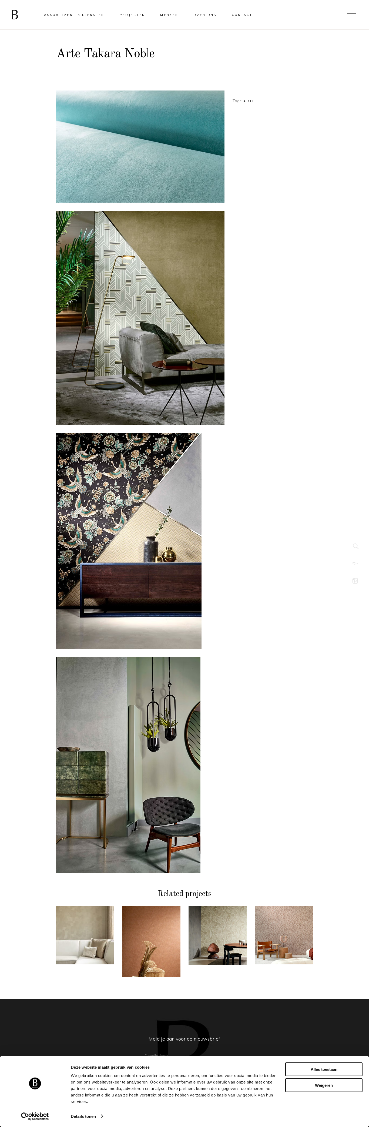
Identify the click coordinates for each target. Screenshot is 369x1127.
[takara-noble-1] (140, 765)
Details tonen (83, 1116)
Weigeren (324, 1085)
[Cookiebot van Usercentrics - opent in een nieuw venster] (35, 1116)
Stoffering (85, 923)
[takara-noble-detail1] (140, 146)
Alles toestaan (324, 1069)
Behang (85, 916)
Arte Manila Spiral (218, 942)
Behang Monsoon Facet (85, 942)
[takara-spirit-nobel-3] (140, 318)
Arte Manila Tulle (151, 948)
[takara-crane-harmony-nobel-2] (140, 541)
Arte (249, 101)
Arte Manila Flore (284, 942)
